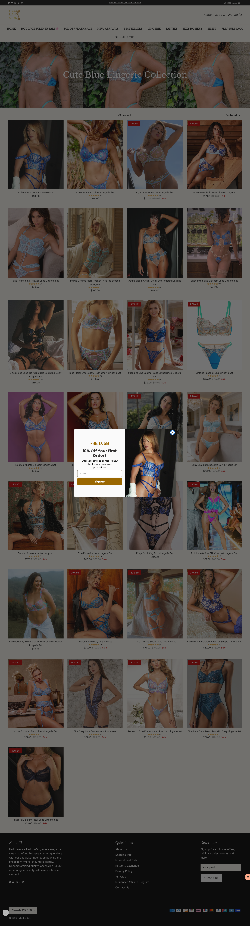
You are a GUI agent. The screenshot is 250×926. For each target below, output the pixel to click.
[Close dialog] (172, 432)
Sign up (100, 481)
